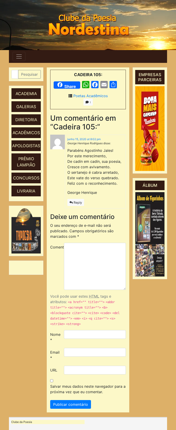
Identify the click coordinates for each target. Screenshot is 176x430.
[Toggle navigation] (19, 56)
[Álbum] (150, 234)
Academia (26, 93)
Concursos (26, 178)
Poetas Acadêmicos (90, 95)
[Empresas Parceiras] (150, 128)
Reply (77, 202)
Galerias (26, 106)
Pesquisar (29, 74)
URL (53, 370)
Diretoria (26, 119)
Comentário (55, 247)
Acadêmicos (26, 132)
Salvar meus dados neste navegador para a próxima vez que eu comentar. (88, 389)
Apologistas (26, 145)
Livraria (26, 191)
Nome (55, 337)
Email (55, 355)
